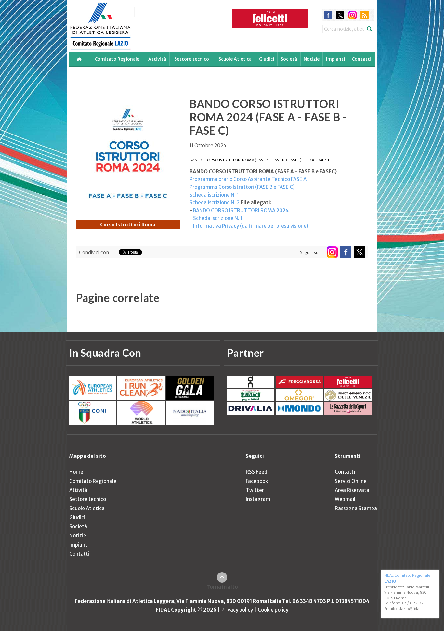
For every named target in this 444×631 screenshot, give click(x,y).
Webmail (345, 499)
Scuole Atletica (235, 59)
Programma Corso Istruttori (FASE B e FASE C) (242, 187)
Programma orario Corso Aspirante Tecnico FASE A (248, 179)
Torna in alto (222, 587)
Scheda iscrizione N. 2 (214, 203)
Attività (157, 59)
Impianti (335, 59)
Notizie (312, 59)
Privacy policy (237, 610)
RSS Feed (256, 472)
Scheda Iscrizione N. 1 (217, 218)
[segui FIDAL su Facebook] (345, 252)
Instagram (258, 499)
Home (76, 472)
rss (364, 15)
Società (289, 59)
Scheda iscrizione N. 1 (214, 195)
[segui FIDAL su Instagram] (332, 252)
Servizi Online (351, 481)
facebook (328, 15)
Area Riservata (352, 490)
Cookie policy (273, 610)
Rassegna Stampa (356, 508)
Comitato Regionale (117, 59)
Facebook (257, 481)
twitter (340, 15)
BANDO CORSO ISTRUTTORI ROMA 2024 (241, 210)
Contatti (361, 59)
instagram (352, 15)
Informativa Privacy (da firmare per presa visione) (250, 226)
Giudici (266, 59)
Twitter (255, 490)
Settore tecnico (191, 59)
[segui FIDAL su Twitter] (359, 252)
